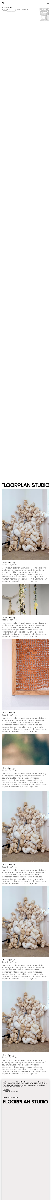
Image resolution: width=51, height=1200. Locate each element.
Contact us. (11, 11)
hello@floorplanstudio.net (11, 1091)
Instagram (6, 1089)
